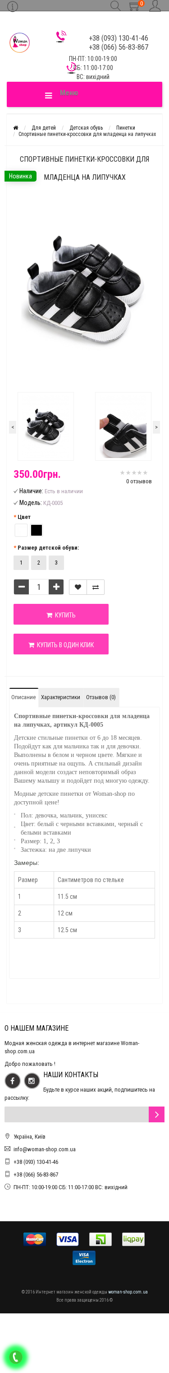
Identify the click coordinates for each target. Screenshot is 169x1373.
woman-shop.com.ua (128, 1291)
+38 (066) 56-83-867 (36, 1174)
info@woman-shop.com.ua (45, 1149)
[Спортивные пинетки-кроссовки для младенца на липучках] (45, 426)
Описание (23, 697)
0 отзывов (139, 481)
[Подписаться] (156, 1114)
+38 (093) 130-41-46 (36, 1161)
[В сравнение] (96, 587)
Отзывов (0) (101, 697)
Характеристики (60, 697)
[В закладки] (78, 587)
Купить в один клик (64, 645)
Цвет (24, 517)
